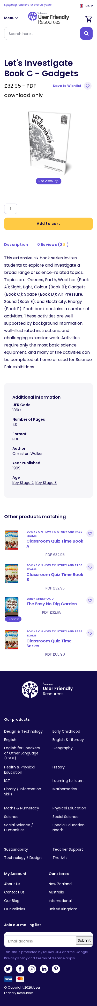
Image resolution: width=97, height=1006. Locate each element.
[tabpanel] (48, 142)
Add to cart (48, 223)
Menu (9, 17)
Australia (56, 892)
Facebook (20, 969)
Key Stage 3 (46, 482)
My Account (15, 873)
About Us (12, 883)
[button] (73, 86)
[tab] (16, 244)
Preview (46, 181)
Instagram (32, 969)
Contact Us (14, 892)
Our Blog (11, 900)
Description (16, 244)
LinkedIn (44, 969)
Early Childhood (40, 598)
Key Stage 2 (23, 482)
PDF (15, 439)
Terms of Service (50, 958)
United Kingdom (63, 909)
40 (14, 424)
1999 (16, 468)
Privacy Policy (15, 958)
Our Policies (14, 909)
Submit (84, 940)
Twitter (8, 969)
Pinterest (56, 969)
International (60, 900)
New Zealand (60, 883)
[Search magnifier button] (86, 33)
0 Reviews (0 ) (53, 244)
